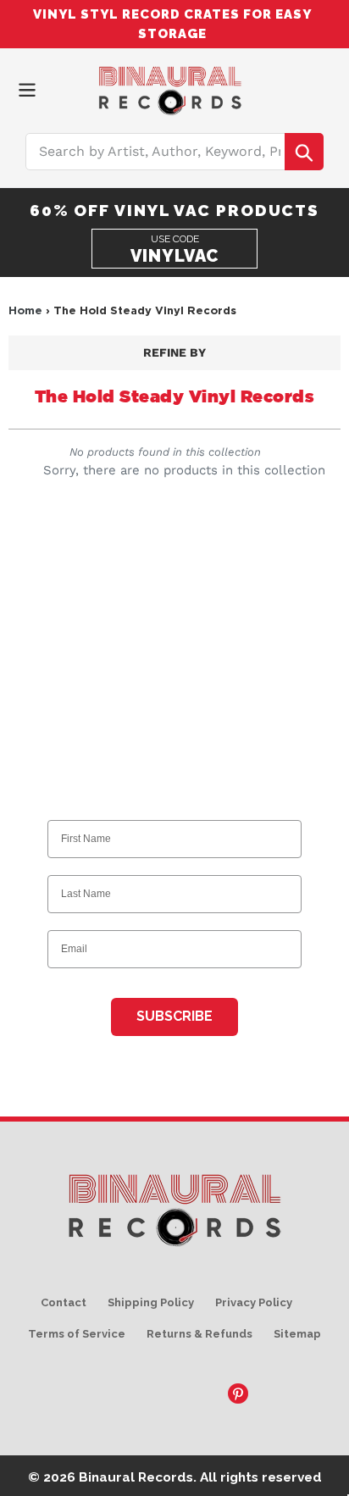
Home (25, 310)
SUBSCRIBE (174, 1016)
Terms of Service (76, 1333)
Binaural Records (136, 1477)
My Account (298, 87)
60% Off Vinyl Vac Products (174, 210)
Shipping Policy (151, 1302)
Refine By (174, 352)
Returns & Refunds (199, 1333)
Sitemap (297, 1333)
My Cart (328, 87)
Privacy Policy (253, 1302)
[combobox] (174, 151)
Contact (63, 1302)
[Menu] (27, 88)
